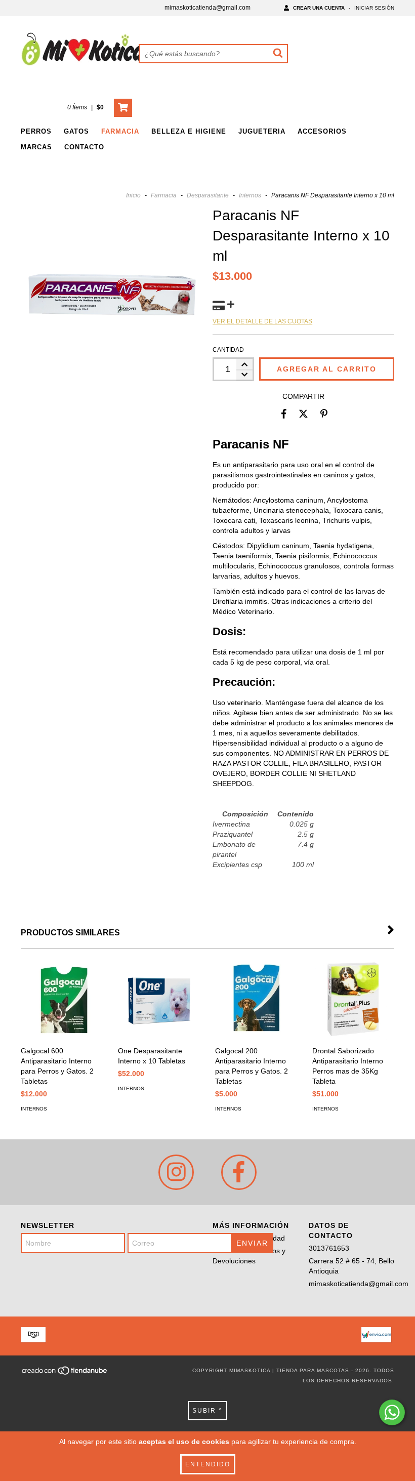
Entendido (207, 1464)
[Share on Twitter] (303, 414)
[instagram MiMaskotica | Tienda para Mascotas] (176, 1172)
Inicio (133, 195)
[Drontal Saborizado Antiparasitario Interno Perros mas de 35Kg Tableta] (353, 1000)
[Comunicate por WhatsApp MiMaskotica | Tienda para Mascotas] (392, 1412)
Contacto (84, 147)
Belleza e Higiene (188, 131)
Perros (36, 131)
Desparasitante (208, 195)
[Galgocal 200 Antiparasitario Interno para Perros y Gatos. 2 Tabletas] (256, 1000)
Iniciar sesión (374, 8)
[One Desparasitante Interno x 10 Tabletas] (159, 1000)
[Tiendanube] (65, 1373)
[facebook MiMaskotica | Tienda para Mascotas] (239, 1172)
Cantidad (228, 349)
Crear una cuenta (319, 8)
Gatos (76, 131)
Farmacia (120, 131)
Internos (250, 195)
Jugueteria (261, 131)
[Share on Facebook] (284, 414)
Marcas (36, 147)
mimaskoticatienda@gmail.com (207, 7)
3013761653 (329, 1248)
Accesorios (322, 131)
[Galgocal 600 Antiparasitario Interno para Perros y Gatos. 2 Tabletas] (62, 1000)
